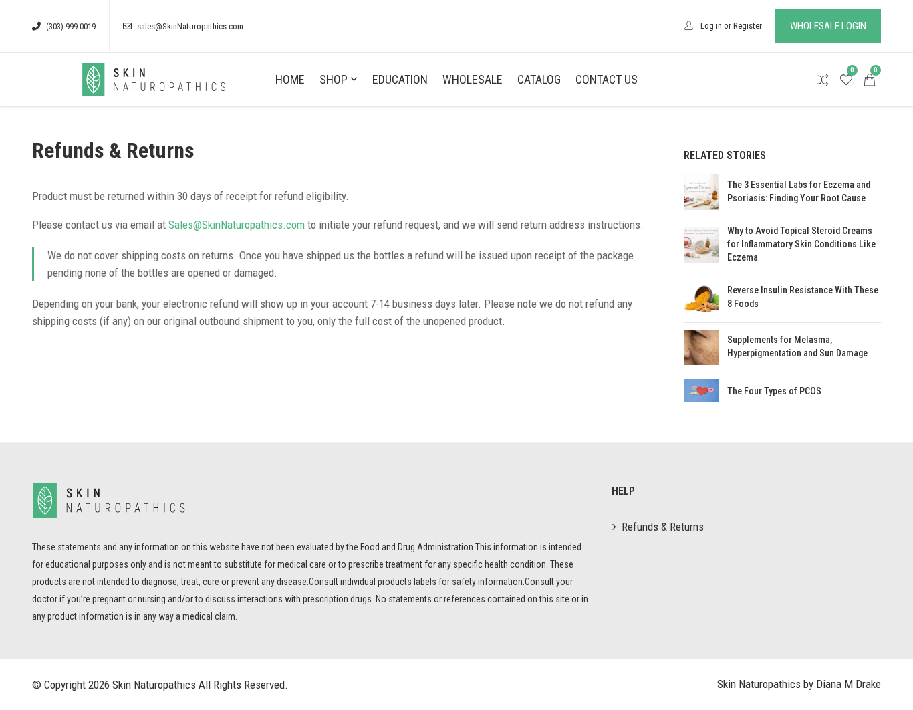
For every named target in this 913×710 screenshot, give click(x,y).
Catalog (539, 79)
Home (290, 79)
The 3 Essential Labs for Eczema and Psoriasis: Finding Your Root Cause (798, 191)
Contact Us (606, 79)
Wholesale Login (828, 26)
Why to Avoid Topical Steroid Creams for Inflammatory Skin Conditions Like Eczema (801, 244)
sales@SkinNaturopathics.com (190, 26)
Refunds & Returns (663, 527)
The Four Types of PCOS (774, 391)
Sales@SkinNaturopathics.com (236, 224)
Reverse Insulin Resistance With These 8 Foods (802, 297)
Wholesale (472, 79)
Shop (333, 79)
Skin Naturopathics (154, 684)
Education (400, 79)
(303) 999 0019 (71, 26)
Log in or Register (730, 26)
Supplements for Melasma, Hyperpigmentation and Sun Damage (797, 346)
